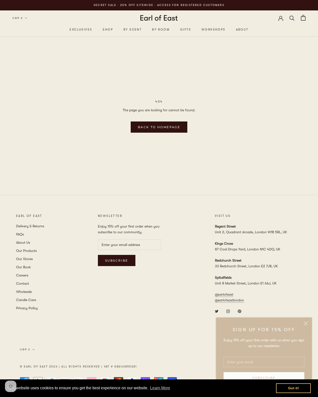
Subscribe (264, 378)
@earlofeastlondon (229, 300)
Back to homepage (159, 127)
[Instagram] (228, 311)
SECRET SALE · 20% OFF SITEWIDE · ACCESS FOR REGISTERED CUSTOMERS (159, 5)
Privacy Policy (27, 308)
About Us (23, 242)
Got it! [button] (293, 388)
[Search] (292, 17)
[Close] (306, 323)
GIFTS (185, 29)
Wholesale (24, 292)
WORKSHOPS (213, 29)
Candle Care (26, 300)
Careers (22, 275)
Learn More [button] (160, 388)
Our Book (23, 267)
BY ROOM (161, 29)
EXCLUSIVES (81, 29)
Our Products (26, 251)
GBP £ (17, 18)
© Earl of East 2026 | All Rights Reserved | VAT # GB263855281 (78, 366)
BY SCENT (132, 29)
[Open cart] (303, 18)
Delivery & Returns (30, 226)
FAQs (20, 234)
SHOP (108, 29)
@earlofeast (224, 294)
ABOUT (242, 29)
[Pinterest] (239, 311)
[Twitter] (216, 311)
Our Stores (24, 259)
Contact (22, 283)
